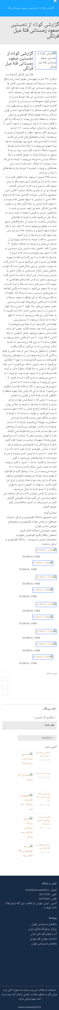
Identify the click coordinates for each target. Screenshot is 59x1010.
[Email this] (5, 692)
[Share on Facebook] (5, 674)
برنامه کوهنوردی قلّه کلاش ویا (43, 846)
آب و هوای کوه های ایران (44, 934)
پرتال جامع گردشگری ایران (42, 929)
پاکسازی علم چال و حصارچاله (42, 754)
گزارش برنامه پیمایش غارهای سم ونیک (43, 820)
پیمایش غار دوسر (42, 773)
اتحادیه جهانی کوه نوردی (43, 939)
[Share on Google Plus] (5, 683)
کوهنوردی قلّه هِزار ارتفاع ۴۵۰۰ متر (43, 797)
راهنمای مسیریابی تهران (44, 924)
